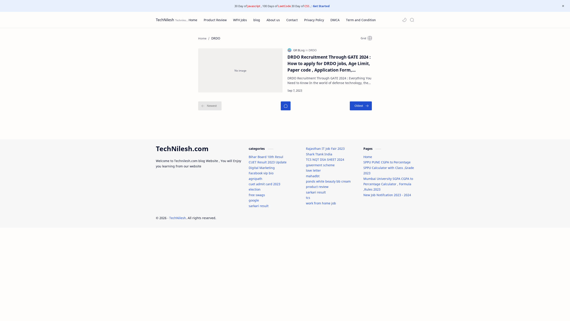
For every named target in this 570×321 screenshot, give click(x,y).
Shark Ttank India (319, 154)
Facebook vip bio (261, 173)
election (255, 189)
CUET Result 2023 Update (268, 162)
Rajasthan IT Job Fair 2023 (325, 148)
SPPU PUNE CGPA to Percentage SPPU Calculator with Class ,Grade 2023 (388, 167)
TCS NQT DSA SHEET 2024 (325, 159)
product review (317, 187)
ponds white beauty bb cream (328, 181)
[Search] (412, 19)
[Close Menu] (563, 6)
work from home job (321, 203)
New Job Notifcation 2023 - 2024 (387, 195)
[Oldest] (361, 105)
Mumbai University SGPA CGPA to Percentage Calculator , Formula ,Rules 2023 (388, 184)
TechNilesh (165, 19)
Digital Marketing (262, 168)
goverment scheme (320, 165)
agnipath (255, 179)
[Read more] (364, 90)
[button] (404, 19)
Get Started (321, 6)
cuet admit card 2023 (264, 184)
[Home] (286, 105)
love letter (313, 170)
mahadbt (313, 176)
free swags (257, 195)
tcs (308, 197)
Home (367, 157)
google (254, 200)
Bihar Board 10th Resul (266, 157)
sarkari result (259, 206)
